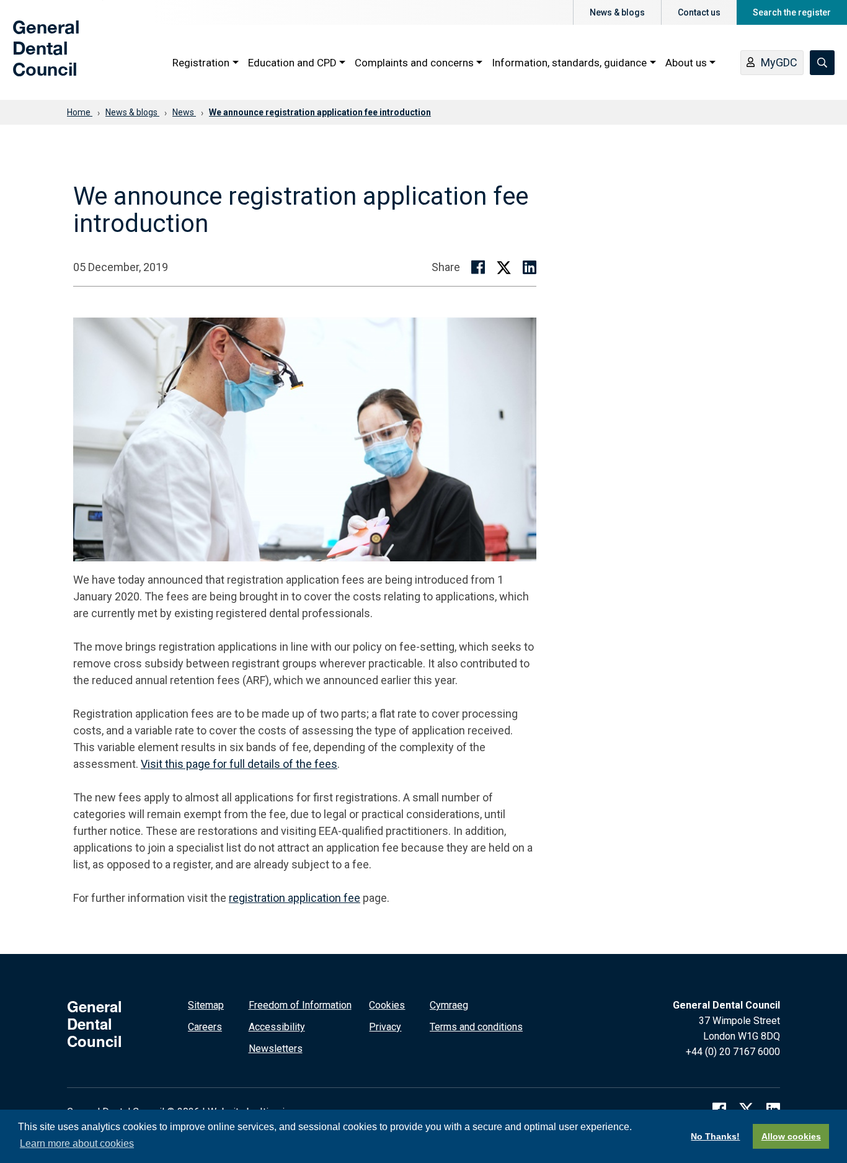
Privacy (385, 1027)
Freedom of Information (300, 1005)
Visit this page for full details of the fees (239, 763)
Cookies (387, 1005)
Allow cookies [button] (791, 1136)
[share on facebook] (478, 267)
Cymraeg (449, 1005)
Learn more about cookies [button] (77, 1143)
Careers (205, 1027)
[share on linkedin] (529, 267)
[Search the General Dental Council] (822, 62)
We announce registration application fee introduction (320, 112)
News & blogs (617, 12)
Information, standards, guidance (569, 62)
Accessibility (277, 1027)
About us (686, 62)
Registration (200, 62)
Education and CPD (292, 62)
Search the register (792, 12)
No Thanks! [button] (715, 1136)
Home (79, 112)
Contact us (699, 12)
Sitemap (206, 1005)
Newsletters (276, 1048)
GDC (32, 57)
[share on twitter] (504, 267)
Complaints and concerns (414, 62)
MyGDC (779, 62)
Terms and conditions (476, 1027)
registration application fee (294, 897)
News (184, 112)
